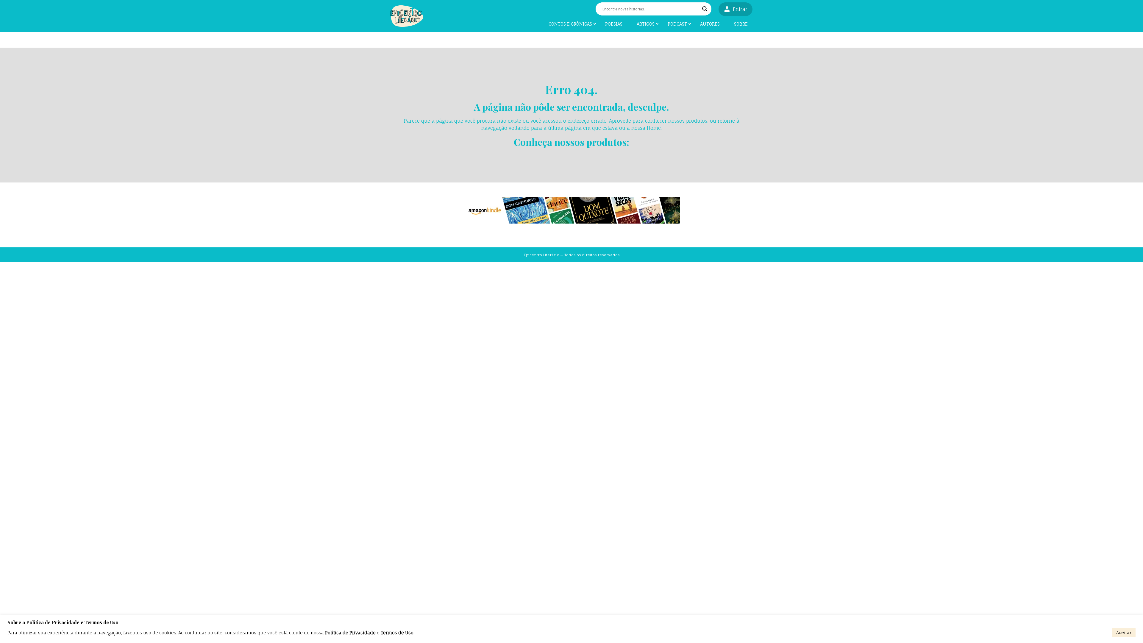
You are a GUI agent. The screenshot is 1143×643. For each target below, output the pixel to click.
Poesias (613, 24)
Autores (710, 24)
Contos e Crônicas (570, 24)
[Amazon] (571, 210)
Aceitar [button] (1123, 632)
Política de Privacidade (350, 633)
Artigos (646, 24)
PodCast (677, 24)
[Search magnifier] (705, 9)
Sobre (741, 24)
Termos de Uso (397, 633)
